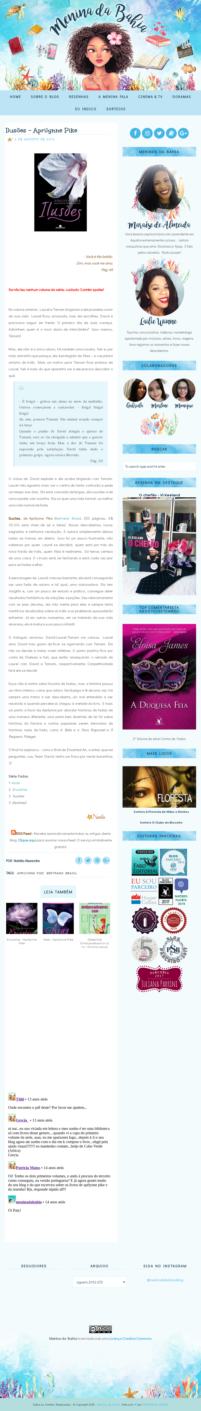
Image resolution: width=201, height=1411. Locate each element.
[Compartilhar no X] (88, 860)
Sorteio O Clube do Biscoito (161, 822)
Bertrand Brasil (68, 518)
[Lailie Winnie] (159, 326)
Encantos (20, 789)
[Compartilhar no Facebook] (79, 860)
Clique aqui (27, 839)
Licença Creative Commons (130, 1338)
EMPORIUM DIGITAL (155, 1404)
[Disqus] (59, 1024)
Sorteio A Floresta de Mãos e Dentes (161, 811)
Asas (16, 782)
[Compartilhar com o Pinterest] (97, 860)
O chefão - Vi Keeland (159, 495)
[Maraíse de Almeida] (159, 228)
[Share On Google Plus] (106, 860)
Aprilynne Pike (30, 873)
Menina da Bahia (108, 1404)
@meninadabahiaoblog (165, 1279)
